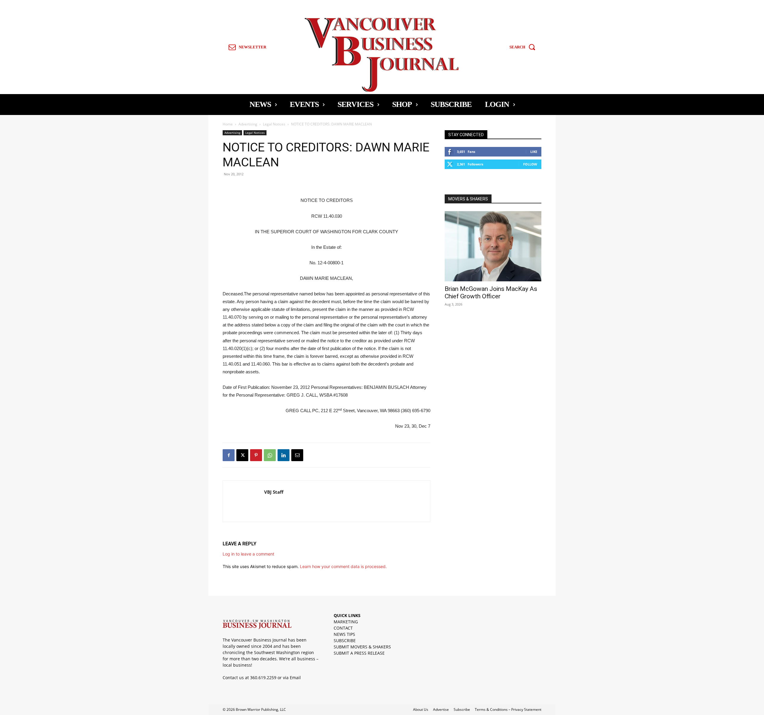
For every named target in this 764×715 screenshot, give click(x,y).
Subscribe (462, 709)
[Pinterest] (256, 455)
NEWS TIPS (344, 634)
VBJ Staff (274, 492)
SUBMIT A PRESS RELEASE (359, 653)
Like (533, 151)
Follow (530, 164)
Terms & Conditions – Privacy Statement (508, 709)
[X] (242, 455)
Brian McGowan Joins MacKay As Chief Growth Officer (491, 292)
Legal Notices (274, 124)
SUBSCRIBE (345, 640)
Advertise (441, 709)
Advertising (247, 124)
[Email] (297, 455)
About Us (420, 709)
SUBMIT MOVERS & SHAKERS (362, 647)
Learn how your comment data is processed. (343, 566)
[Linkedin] (283, 455)
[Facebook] (229, 455)
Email (295, 677)
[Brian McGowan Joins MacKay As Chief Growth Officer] (493, 246)
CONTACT (343, 628)
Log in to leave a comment (248, 553)
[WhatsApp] (270, 455)
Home (228, 124)
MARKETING (346, 622)
